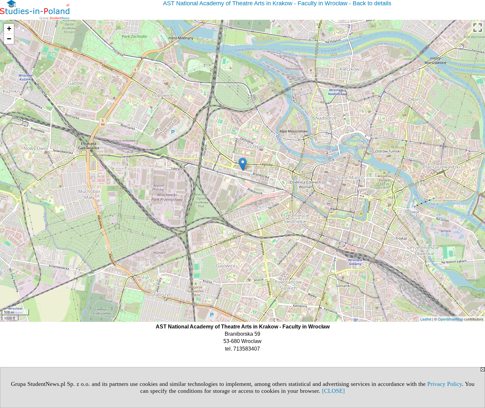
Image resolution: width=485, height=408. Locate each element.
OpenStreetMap (450, 319)
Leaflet (425, 319)
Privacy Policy (444, 384)
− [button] (9, 39)
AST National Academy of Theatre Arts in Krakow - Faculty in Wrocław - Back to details (277, 3)
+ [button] (9, 28)
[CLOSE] (333, 391)
